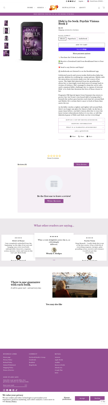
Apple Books (59, 360)
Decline (97, 398)
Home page (7, 357)
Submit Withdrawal (9, 365)
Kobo (56, 372)
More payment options (81, 53)
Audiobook (83, 39)
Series (41, 7)
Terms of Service (8, 370)
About (82, 7)
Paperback (72, 39)
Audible (57, 362)
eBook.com (58, 367)
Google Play (59, 370)
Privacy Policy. (11, 401)
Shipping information (81, 123)
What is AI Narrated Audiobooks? (81, 127)
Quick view (15, 331)
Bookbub (32, 362)
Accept (82, 398)
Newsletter (69, 7)
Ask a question (81, 131)
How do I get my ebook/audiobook (81, 120)
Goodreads (32, 360)
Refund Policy (7, 362)
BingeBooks (33, 365)
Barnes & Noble (60, 365)
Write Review (81, 164)
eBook (62, 39)
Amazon (57, 357)
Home (30, 7)
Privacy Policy (7, 360)
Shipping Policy (8, 367)
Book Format (64, 35)
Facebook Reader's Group (37, 357)
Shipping (61, 30)
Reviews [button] (22, 164)
